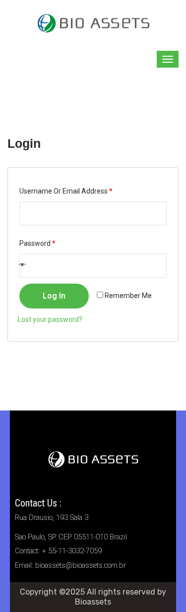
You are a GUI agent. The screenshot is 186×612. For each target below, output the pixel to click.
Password (37, 243)
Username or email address (66, 191)
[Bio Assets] (93, 22)
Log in (54, 296)
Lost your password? (50, 319)
